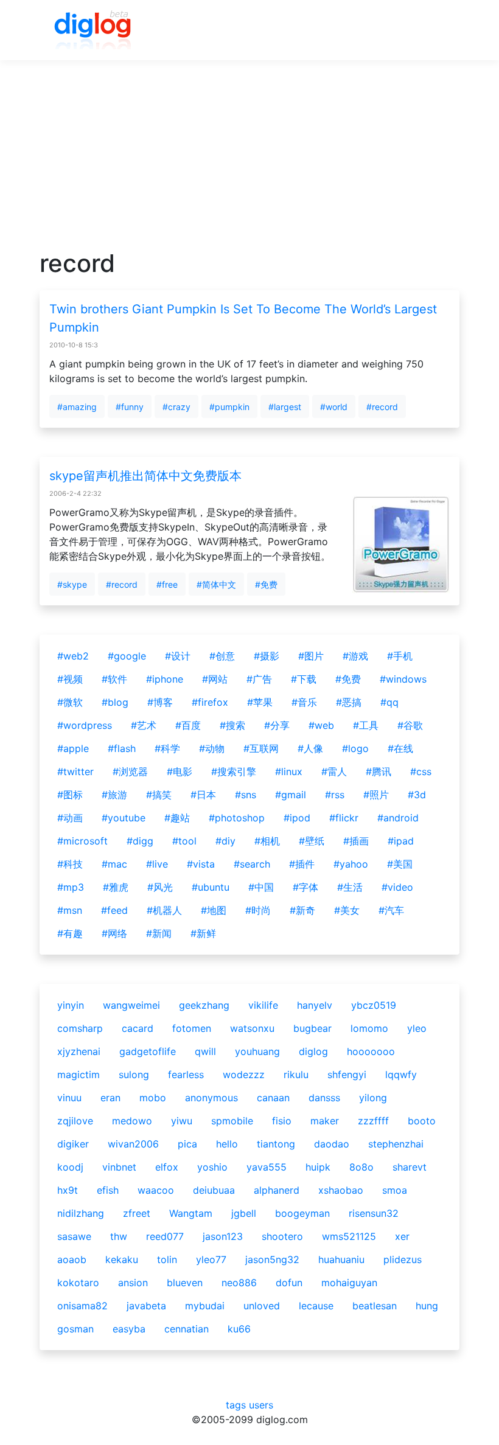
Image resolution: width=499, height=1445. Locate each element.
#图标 (70, 795)
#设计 (177, 656)
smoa (394, 1190)
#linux (288, 771)
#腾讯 (378, 771)
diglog (313, 1051)
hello (227, 1144)
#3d (417, 795)
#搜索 (232, 725)
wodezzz (244, 1074)
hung (427, 1306)
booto (422, 1121)
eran (110, 1098)
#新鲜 (203, 933)
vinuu (69, 1098)
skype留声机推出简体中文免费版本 (145, 475)
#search (252, 864)
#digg (140, 841)
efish (108, 1190)
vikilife (263, 1005)
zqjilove (75, 1121)
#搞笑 (159, 795)
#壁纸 (311, 841)
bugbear (312, 1028)
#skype (72, 584)
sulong (134, 1074)
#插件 (302, 864)
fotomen (191, 1028)
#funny (130, 407)
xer (402, 1236)
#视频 (70, 679)
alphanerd (276, 1190)
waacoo (156, 1190)
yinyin (70, 1005)
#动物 (212, 748)
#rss (334, 795)
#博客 (160, 702)
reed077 (165, 1236)
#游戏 (355, 656)
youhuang (257, 1051)
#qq (389, 702)
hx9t (67, 1190)
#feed (114, 910)
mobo (152, 1098)
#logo (355, 748)
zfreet (136, 1213)
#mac (114, 864)
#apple (73, 748)
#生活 (350, 887)
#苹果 (260, 702)
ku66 (239, 1329)
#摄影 (266, 656)
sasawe (74, 1236)
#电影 (179, 771)
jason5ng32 (272, 1259)
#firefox (210, 702)
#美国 (400, 864)
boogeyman (302, 1213)
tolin (167, 1259)
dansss (324, 1098)
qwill (205, 1051)
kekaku (121, 1259)
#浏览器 (130, 771)
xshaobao (340, 1190)
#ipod (297, 818)
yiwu (181, 1121)
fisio (281, 1121)
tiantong (276, 1144)
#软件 (114, 679)
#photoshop (237, 818)
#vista (201, 864)
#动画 (70, 818)
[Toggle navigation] (433, 30)
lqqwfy (401, 1074)
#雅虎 (115, 887)
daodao (331, 1144)
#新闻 (159, 933)
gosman (75, 1329)
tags (236, 1405)
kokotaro (78, 1282)
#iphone (164, 679)
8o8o (361, 1167)
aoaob (71, 1259)
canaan (273, 1098)
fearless (186, 1074)
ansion (133, 1282)
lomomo (369, 1028)
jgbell (243, 1213)
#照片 (376, 795)
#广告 (259, 679)
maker (324, 1121)
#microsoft (82, 841)
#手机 (400, 656)
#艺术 (143, 725)
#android (398, 818)
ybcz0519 (373, 1005)
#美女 (347, 910)
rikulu (296, 1074)
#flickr (343, 818)
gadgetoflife (147, 1051)
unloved (261, 1306)
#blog (115, 702)
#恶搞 (348, 702)
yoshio (212, 1167)
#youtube (123, 818)
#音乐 (304, 702)
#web (321, 725)
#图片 (311, 656)
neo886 (239, 1282)
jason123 (223, 1236)
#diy (225, 841)
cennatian (186, 1329)
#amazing (77, 407)
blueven (185, 1282)
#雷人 (334, 771)
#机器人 (164, 910)
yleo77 (211, 1259)
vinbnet (119, 1167)
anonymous (211, 1098)
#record (382, 407)
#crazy (176, 407)
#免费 (266, 584)
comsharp (80, 1028)
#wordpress (84, 725)
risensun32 (374, 1213)
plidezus (402, 1259)
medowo (132, 1121)
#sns (245, 795)
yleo (417, 1028)
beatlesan (374, 1306)
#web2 (73, 656)
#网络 (114, 933)
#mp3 (70, 887)
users (261, 1405)
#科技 (70, 864)
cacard (137, 1028)
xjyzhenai (78, 1051)
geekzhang (204, 1005)
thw (118, 1236)
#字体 (305, 887)
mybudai (205, 1306)
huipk (317, 1167)
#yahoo (350, 864)
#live (157, 864)
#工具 (366, 725)
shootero (282, 1236)
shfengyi (346, 1074)
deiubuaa (214, 1190)
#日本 (203, 795)
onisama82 (82, 1306)
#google (127, 656)
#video (397, 887)
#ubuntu (210, 887)
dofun (289, 1282)
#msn (69, 910)
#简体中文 (216, 584)
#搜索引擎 (233, 771)
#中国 (261, 887)
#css (420, 771)
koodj (70, 1167)
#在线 (400, 748)
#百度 (188, 725)
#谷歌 (410, 725)
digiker (73, 1144)
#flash (122, 748)
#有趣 (70, 933)
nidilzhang (80, 1213)
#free (167, 584)
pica (187, 1144)
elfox (166, 1167)
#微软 (70, 702)
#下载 (303, 679)
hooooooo (371, 1051)
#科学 (167, 748)
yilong (373, 1098)
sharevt (410, 1167)
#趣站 (177, 818)
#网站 (215, 679)
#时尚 (258, 910)
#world (333, 407)
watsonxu (252, 1028)
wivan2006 (133, 1144)
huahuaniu (341, 1259)
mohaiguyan (349, 1282)
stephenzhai (396, 1144)
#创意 (222, 656)
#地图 (213, 910)
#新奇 (302, 910)
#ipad (401, 841)
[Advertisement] (249, 163)
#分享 (277, 725)
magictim (78, 1074)
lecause (316, 1306)
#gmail (290, 795)
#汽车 (391, 910)
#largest (284, 407)
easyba (129, 1329)
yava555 (266, 1167)
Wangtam (190, 1213)
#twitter (75, 771)
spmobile (232, 1121)
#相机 (267, 841)
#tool (184, 841)
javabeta (146, 1306)
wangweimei (131, 1005)
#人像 (310, 748)
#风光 (160, 887)
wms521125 (349, 1236)
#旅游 (114, 795)
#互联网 (261, 748)
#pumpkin (229, 407)
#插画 (356, 841)
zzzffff (373, 1121)
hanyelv (314, 1005)
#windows (403, 679)
